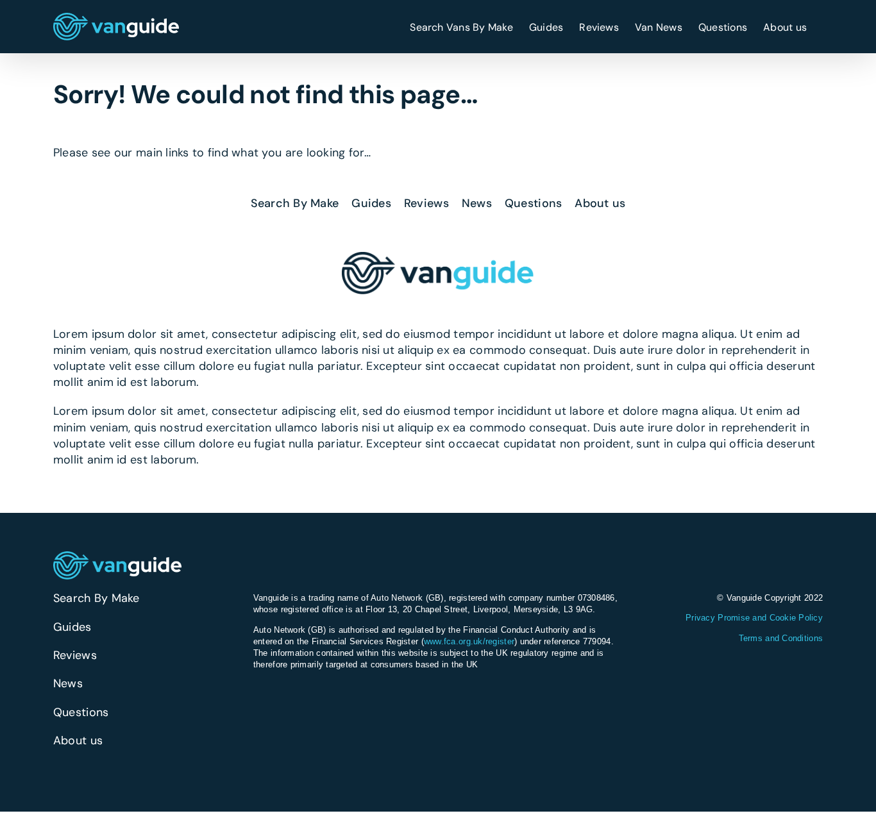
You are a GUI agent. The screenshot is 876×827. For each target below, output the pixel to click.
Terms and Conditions (781, 638)
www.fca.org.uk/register (469, 641)
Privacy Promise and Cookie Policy (754, 617)
